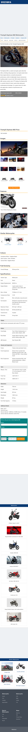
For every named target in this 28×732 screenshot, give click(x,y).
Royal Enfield (4, 702)
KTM (17, 696)
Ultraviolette (4, 718)
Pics (2, 40)
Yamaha (4, 700)
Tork (3, 714)
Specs (15, 40)
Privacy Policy (19, 717)
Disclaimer (18, 719)
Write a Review (18, 93)
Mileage (11, 40)
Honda (17, 700)
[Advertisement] (14, 19)
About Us (18, 713)
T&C (17, 715)
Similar (6, 40)
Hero (3, 698)
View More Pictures (14, 188)
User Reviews (22, 40)
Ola (2, 716)
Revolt (3, 720)
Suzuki (3, 696)
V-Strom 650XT (8, 244)
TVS (17, 702)
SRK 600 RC (20, 244)
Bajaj (17, 698)
